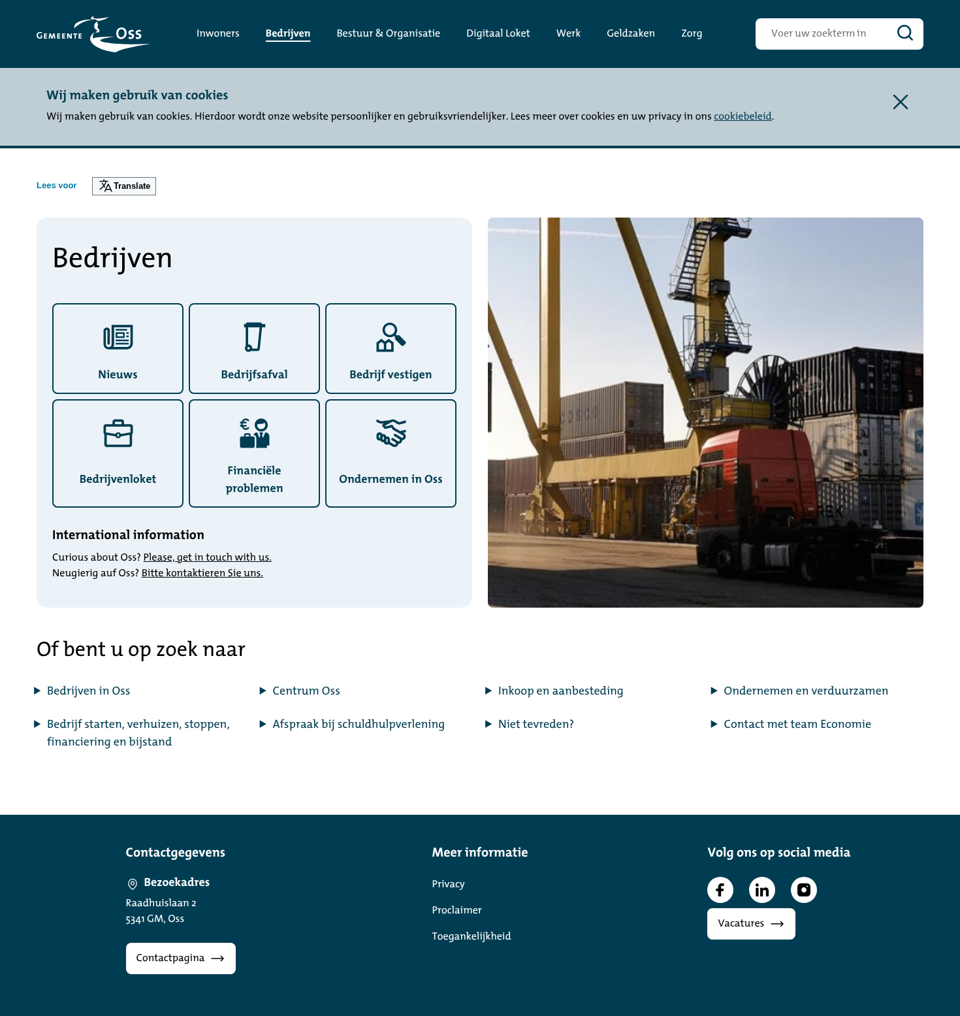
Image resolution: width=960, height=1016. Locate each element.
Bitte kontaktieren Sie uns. (202, 573)
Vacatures (741, 924)
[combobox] (821, 34)
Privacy (448, 884)
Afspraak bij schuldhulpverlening (359, 725)
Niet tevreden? (536, 725)
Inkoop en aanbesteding (561, 692)
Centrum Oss (306, 692)
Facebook (720, 890)
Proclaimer (457, 911)
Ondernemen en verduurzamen (806, 692)
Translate (132, 186)
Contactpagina (170, 958)
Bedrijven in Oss (88, 692)
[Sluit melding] (901, 102)
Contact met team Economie (798, 725)
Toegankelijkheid (471, 937)
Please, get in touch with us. (208, 558)
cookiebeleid (743, 117)
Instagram (804, 890)
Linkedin (762, 890)
